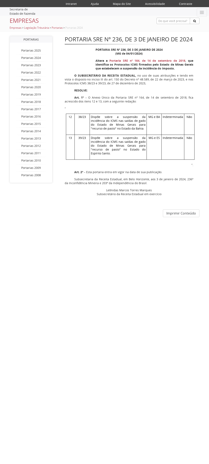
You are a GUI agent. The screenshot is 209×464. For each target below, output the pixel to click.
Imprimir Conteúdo (181, 213)
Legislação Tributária (36, 28)
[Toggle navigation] (202, 12)
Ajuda (95, 4)
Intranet (71, 4)
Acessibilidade (155, 4)
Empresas (15, 28)
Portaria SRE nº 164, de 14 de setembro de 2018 (147, 61)
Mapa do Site (122, 4)
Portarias (57, 28)
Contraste (185, 4)
